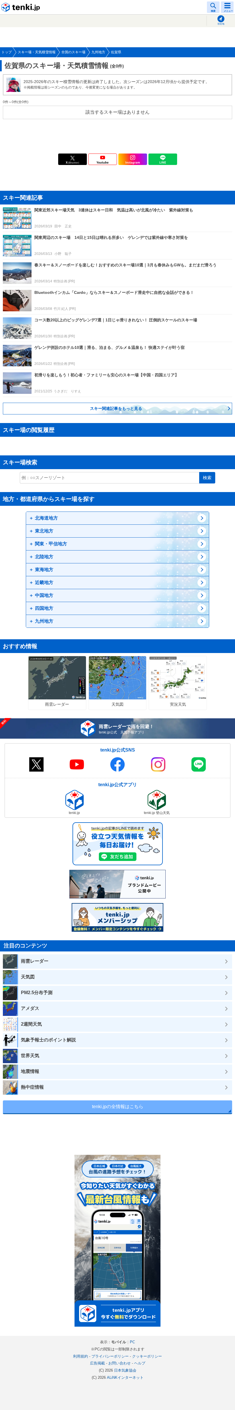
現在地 (221, 24)
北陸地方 (44, 556)
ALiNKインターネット (125, 1377)
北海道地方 (46, 518)
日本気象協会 (125, 1370)
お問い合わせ (119, 1363)
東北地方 (44, 530)
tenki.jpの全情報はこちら (117, 1106)
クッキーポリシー (147, 1356)
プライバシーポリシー (110, 1356)
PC (132, 1342)
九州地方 (44, 621)
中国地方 (44, 595)
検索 (207, 477)
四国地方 (44, 608)
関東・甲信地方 (51, 543)
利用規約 (80, 1356)
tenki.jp (21, 7)
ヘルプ (139, 1363)
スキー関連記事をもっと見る (116, 408)
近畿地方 (44, 582)
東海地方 (44, 569)
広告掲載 (97, 1363)
